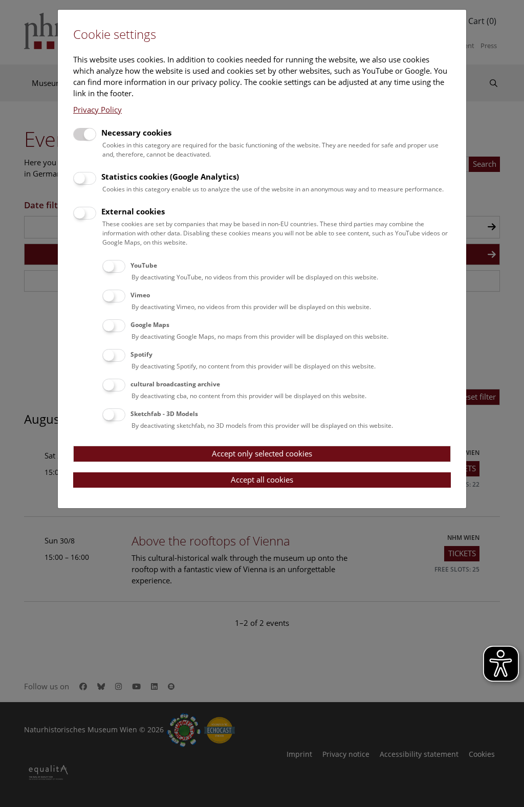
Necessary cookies (136, 132)
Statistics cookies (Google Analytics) (170, 176)
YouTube (143, 265)
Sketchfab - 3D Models (164, 413)
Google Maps (149, 324)
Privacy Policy (97, 109)
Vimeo (140, 295)
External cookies (133, 211)
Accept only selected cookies (262, 453)
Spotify (141, 354)
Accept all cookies (262, 479)
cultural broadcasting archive (175, 384)
